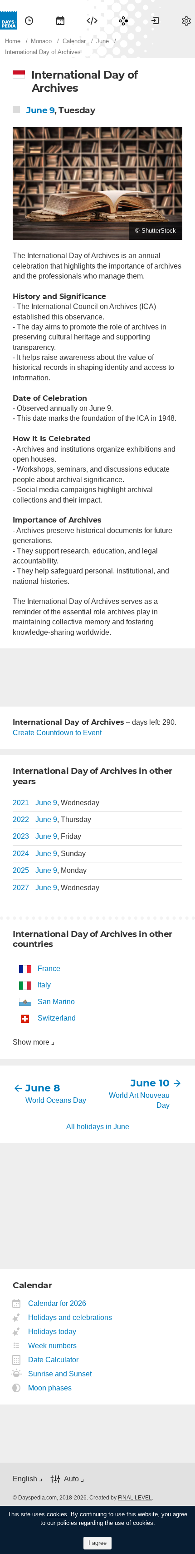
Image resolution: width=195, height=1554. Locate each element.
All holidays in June (97, 1127)
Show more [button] (31, 1042)
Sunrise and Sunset (60, 1374)
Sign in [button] (155, 20)
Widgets (92, 20)
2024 (21, 853)
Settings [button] (186, 20)
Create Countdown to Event (57, 733)
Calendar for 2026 (57, 1303)
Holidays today (52, 1331)
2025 (21, 870)
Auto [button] (71, 1479)
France (49, 968)
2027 (21, 888)
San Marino (56, 1002)
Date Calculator (53, 1360)
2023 (21, 836)
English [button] (25, 1479)
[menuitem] (29, 20)
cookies (57, 1514)
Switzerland (57, 1018)
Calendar (60, 20)
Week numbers (53, 1346)
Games (123, 20)
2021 (21, 803)
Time (29, 20)
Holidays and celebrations (70, 1317)
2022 (21, 819)
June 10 (150, 1083)
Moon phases (50, 1388)
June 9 (40, 110)
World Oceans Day (55, 1100)
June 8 (42, 1088)
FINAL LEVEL (135, 1497)
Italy (44, 985)
